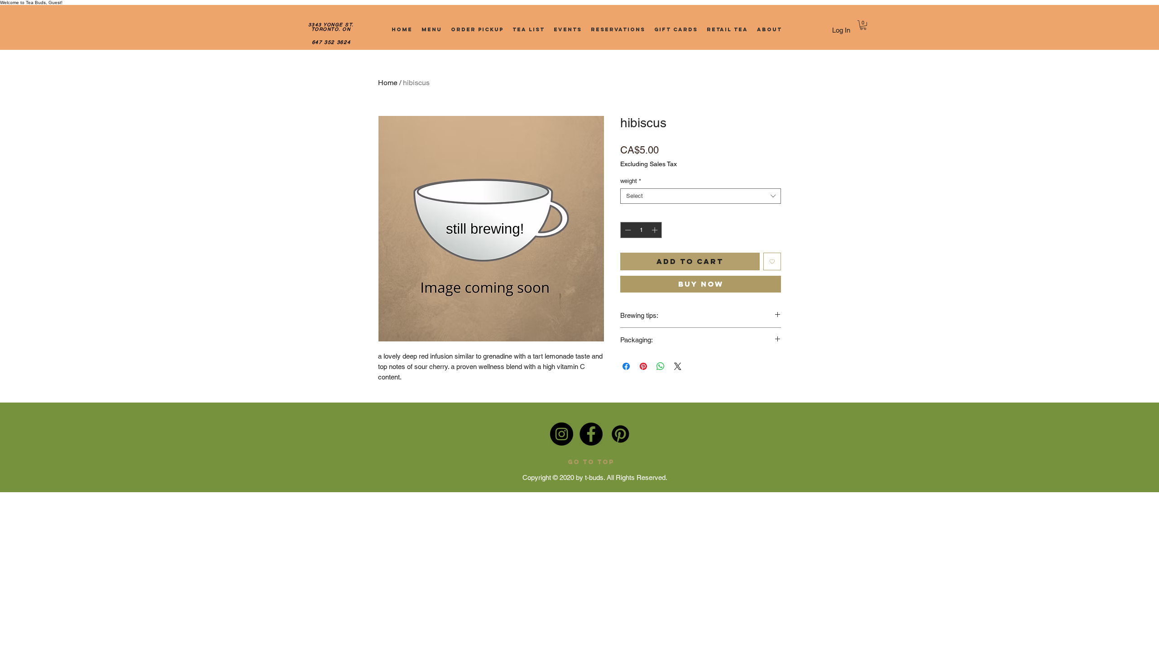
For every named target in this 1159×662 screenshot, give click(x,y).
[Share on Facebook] (626, 366)
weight (630, 180)
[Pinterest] (620, 434)
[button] (863, 25)
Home (388, 82)
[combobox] (700, 196)
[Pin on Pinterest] (643, 366)
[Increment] (655, 230)
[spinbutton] (641, 230)
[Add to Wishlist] (772, 261)
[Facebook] (591, 434)
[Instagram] (561, 434)
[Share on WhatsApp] (660, 366)
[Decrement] (627, 230)
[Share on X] (677, 366)
